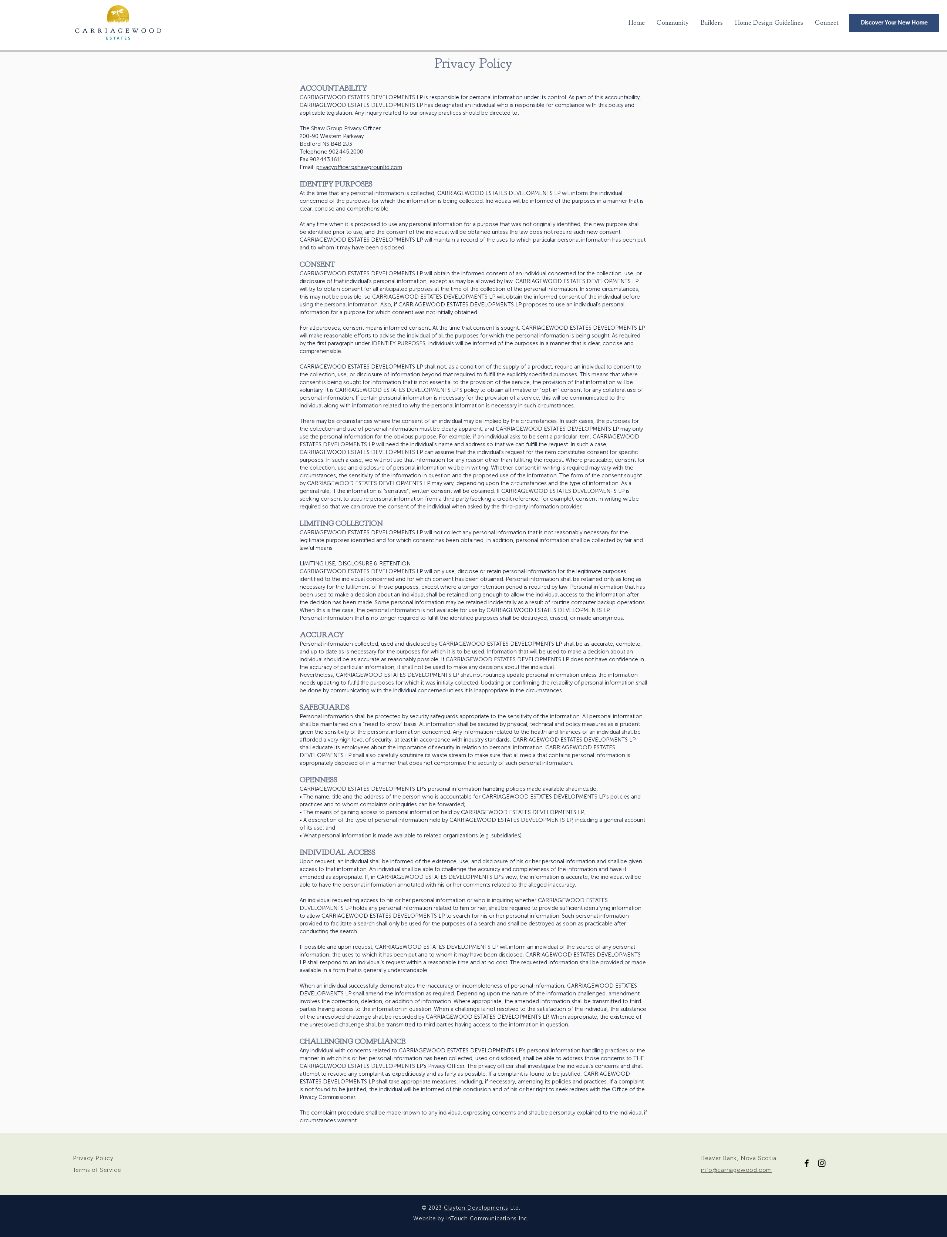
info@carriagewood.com (736, 1169)
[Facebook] (807, 1163)
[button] (769, 23)
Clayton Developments (476, 1207)
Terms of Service (97, 1169)
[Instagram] (822, 1163)
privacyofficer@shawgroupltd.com (359, 167)
